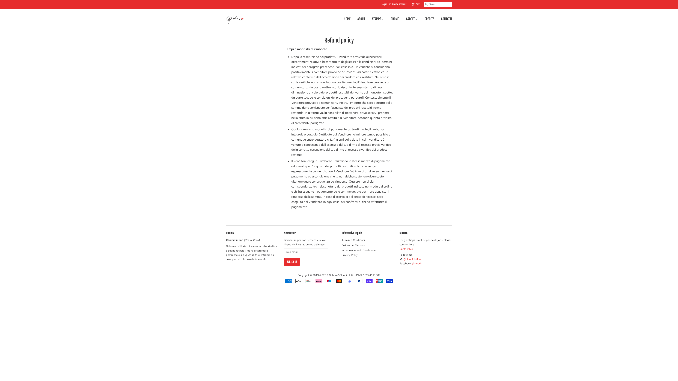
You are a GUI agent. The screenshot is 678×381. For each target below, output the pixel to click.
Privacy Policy (350, 255)
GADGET (411, 19)
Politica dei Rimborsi (353, 245)
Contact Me (406, 248)
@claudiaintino (412, 259)
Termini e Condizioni (353, 240)
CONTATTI (446, 19)
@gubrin (417, 263)
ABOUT (361, 19)
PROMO (395, 19)
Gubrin (333, 275)
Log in (384, 4)
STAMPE (377, 19)
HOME (347, 19)
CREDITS (429, 19)
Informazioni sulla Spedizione (359, 250)
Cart (418, 4)
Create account (399, 4)
